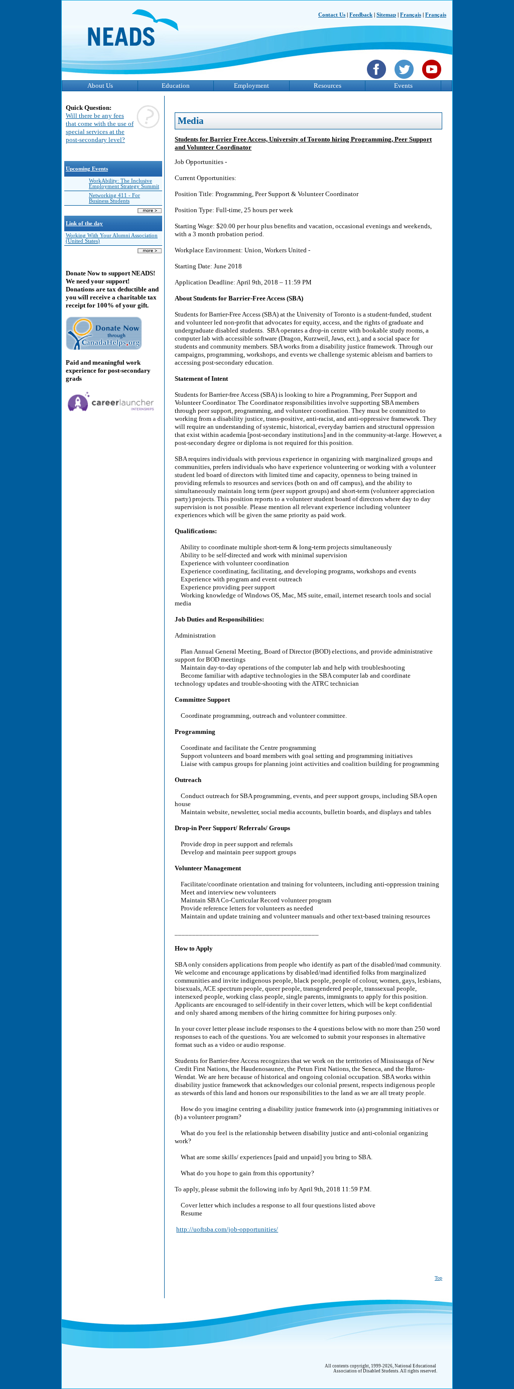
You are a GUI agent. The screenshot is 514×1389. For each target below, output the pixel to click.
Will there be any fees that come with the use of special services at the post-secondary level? (100, 127)
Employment (251, 85)
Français (410, 15)
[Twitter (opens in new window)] (405, 79)
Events (403, 85)
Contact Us (331, 15)
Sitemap (386, 15)
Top (438, 1278)
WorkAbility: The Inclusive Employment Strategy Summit (124, 183)
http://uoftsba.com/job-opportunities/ (227, 1229)
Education (176, 85)
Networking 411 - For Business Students (114, 198)
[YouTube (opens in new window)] (433, 79)
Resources (327, 85)
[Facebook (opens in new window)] (377, 79)
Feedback (360, 15)
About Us (100, 85)
